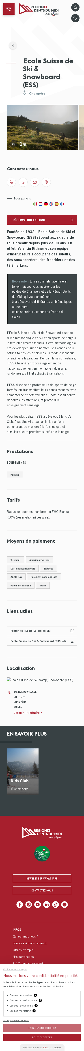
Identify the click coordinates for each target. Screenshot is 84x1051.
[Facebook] (22, 904)
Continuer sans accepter (15, 969)
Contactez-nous (42, 890)
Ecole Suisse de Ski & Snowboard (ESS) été (39, 641)
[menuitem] (42, 945)
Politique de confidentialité (16, 1020)
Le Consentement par (42, 1047)
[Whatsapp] (63, 904)
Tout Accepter (42, 1037)
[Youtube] (38, 904)
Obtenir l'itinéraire (27, 713)
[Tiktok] (54, 904)
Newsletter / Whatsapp (42, 878)
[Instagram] (30, 904)
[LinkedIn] (46, 904)
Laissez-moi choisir (42, 1028)
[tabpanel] (42, 127)
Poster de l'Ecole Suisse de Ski (31, 630)
